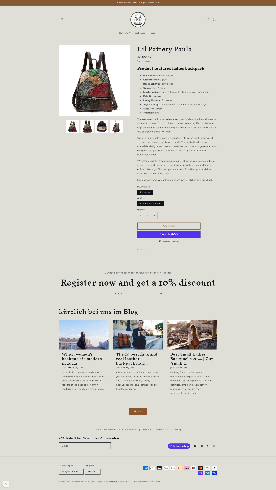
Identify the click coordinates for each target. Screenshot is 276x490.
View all (138, 411)
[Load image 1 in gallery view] (72, 126)
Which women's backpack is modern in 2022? (82, 358)
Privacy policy (126, 482)
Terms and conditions (153, 429)
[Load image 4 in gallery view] (116, 126)
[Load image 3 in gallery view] (101, 126)
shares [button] (144, 249)
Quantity (141, 210)
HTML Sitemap (174, 429)
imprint (97, 429)
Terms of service (140, 482)
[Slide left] (62, 126)
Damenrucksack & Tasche (76, 482)
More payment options (169, 241)
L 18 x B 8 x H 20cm (150, 203)
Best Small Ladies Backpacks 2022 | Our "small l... (191, 358)
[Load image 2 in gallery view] (87, 126)
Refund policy (111, 482)
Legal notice (155, 482)
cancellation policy (131, 429)
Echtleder (145, 192)
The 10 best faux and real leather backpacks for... (136, 358)
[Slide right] (127, 126)
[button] (62, 19)
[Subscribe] (160, 293)
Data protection (112, 429)
